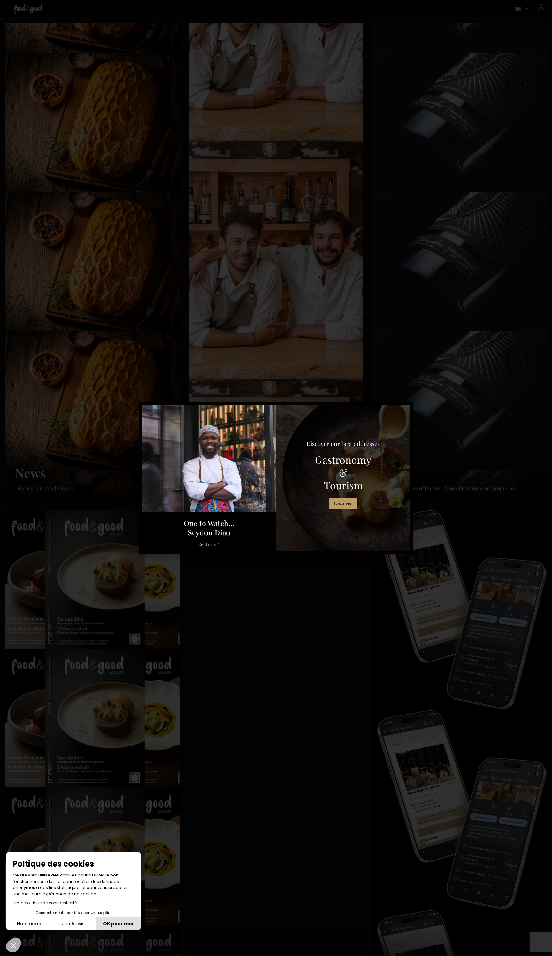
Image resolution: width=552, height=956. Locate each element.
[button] (13, 945)
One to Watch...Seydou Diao (209, 527)
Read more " (208, 544)
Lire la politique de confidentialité (45, 903)
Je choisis (73, 924)
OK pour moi (118, 924)
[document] (276, 478)
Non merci (29, 924)
